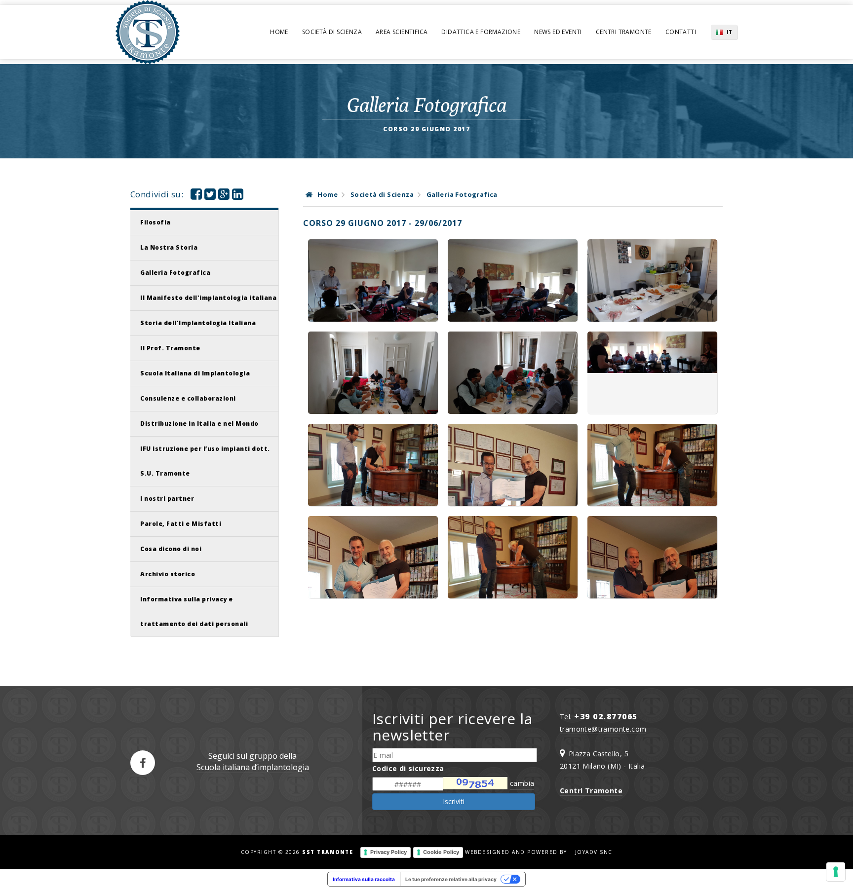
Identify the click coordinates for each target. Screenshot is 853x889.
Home (279, 32)
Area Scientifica (401, 32)
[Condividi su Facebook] (196, 196)
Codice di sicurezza (408, 768)
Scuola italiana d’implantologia (252, 767)
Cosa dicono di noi (170, 549)
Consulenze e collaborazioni (188, 398)
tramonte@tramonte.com (603, 729)
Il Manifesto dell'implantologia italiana (208, 298)
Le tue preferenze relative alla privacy (451, 879)
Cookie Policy (441, 852)
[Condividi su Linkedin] (237, 196)
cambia (522, 783)
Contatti (680, 32)
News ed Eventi (558, 32)
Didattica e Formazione (480, 32)
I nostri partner (167, 498)
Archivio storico (167, 574)
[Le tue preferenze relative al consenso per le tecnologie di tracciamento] (835, 871)
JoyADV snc (594, 852)
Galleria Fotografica (175, 272)
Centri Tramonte (624, 32)
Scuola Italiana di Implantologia (195, 373)
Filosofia (155, 222)
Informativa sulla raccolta (364, 879)
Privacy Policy (388, 852)
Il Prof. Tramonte (170, 348)
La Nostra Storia (168, 247)
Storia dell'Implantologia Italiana (198, 323)
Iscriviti (454, 801)
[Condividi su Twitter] (210, 196)
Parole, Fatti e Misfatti (180, 523)
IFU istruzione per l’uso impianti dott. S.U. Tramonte (205, 461)
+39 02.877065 (606, 716)
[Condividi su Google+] (224, 196)
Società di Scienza (332, 32)
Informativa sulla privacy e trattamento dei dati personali (194, 611)
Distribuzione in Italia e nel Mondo (199, 423)
